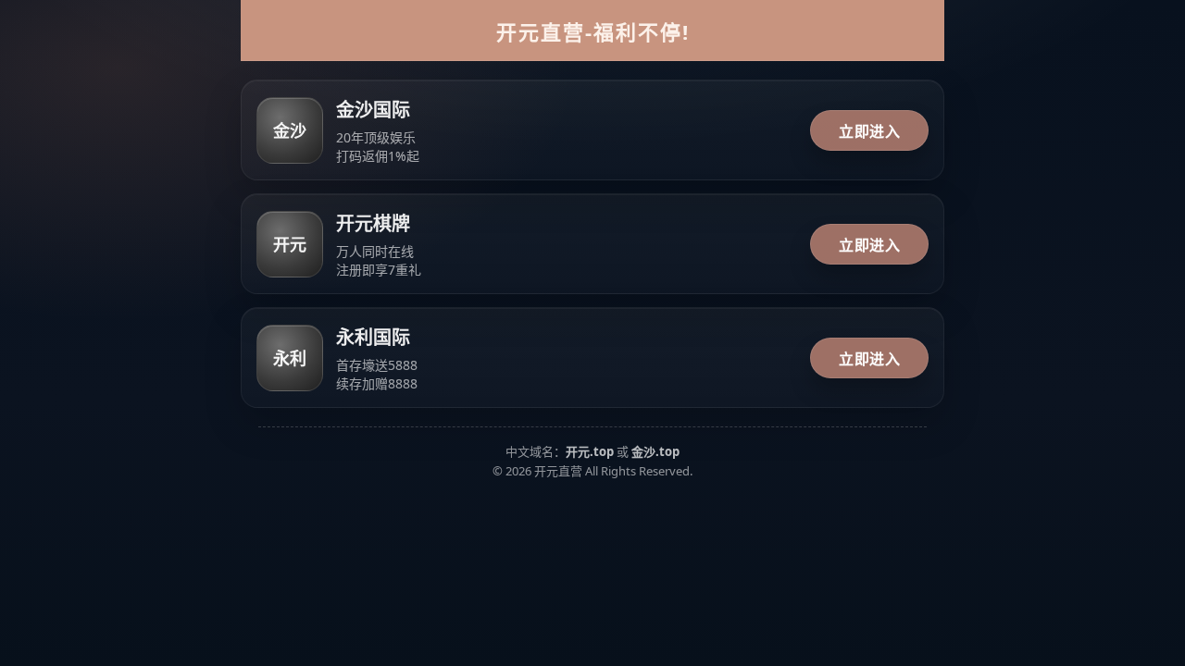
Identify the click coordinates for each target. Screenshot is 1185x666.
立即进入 (869, 131)
